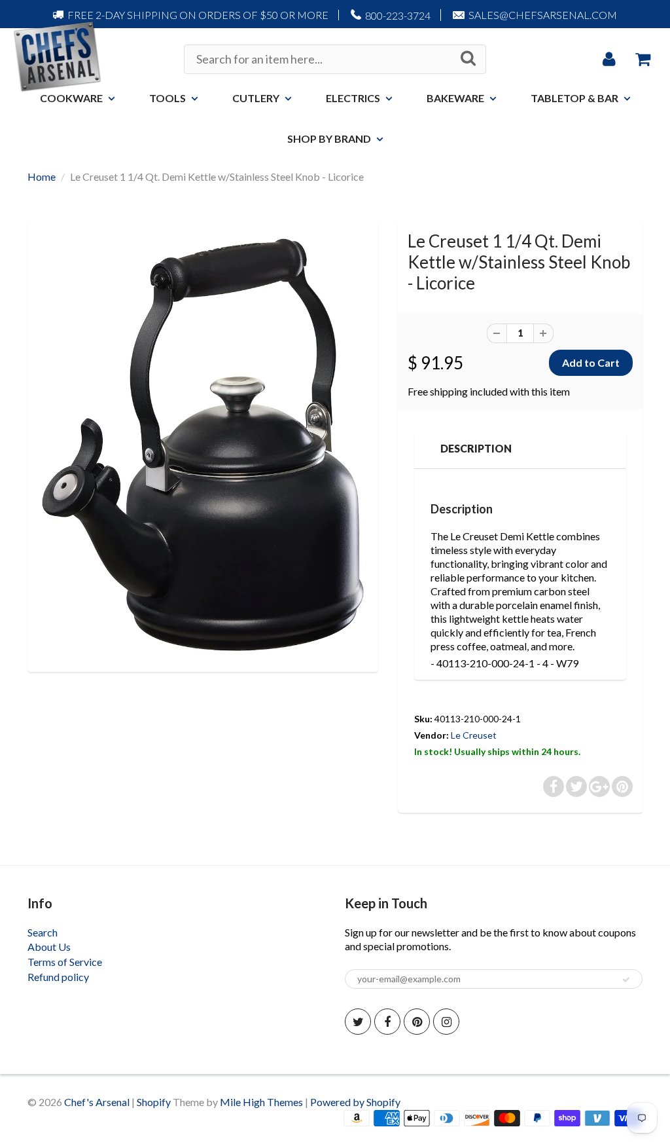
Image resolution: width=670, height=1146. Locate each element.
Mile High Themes (261, 1102)
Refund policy (58, 976)
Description (476, 448)
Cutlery (255, 98)
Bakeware (455, 98)
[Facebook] (387, 1021)
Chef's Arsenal (97, 1102)
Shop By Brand (329, 138)
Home (41, 176)
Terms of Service (64, 961)
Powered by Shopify (355, 1102)
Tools (167, 98)
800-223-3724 (398, 15)
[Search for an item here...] (468, 58)
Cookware (71, 98)
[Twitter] (358, 1021)
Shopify (154, 1102)
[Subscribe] (626, 979)
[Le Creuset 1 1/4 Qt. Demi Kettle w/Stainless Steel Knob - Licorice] (202, 445)
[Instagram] (446, 1021)
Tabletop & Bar (574, 98)
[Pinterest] (417, 1021)
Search (42, 932)
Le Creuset (474, 735)
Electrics (353, 98)
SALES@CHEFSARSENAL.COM (542, 15)
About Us (49, 946)
